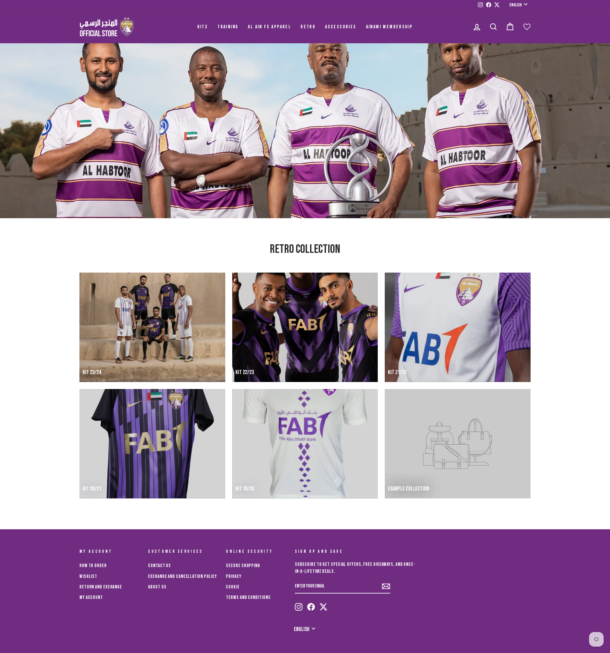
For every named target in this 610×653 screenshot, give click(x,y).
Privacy (233, 576)
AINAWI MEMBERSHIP (389, 27)
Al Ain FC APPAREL (269, 27)
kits (202, 27)
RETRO (308, 27)
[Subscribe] (386, 586)
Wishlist (88, 576)
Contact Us (159, 566)
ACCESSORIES (340, 27)
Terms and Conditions (248, 597)
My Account (91, 597)
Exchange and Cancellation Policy (182, 576)
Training (227, 27)
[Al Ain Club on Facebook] (311, 607)
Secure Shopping (243, 566)
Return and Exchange (100, 587)
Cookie (232, 587)
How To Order (93, 566)
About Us (157, 587)
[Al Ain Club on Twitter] (323, 607)
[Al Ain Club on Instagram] (298, 607)
